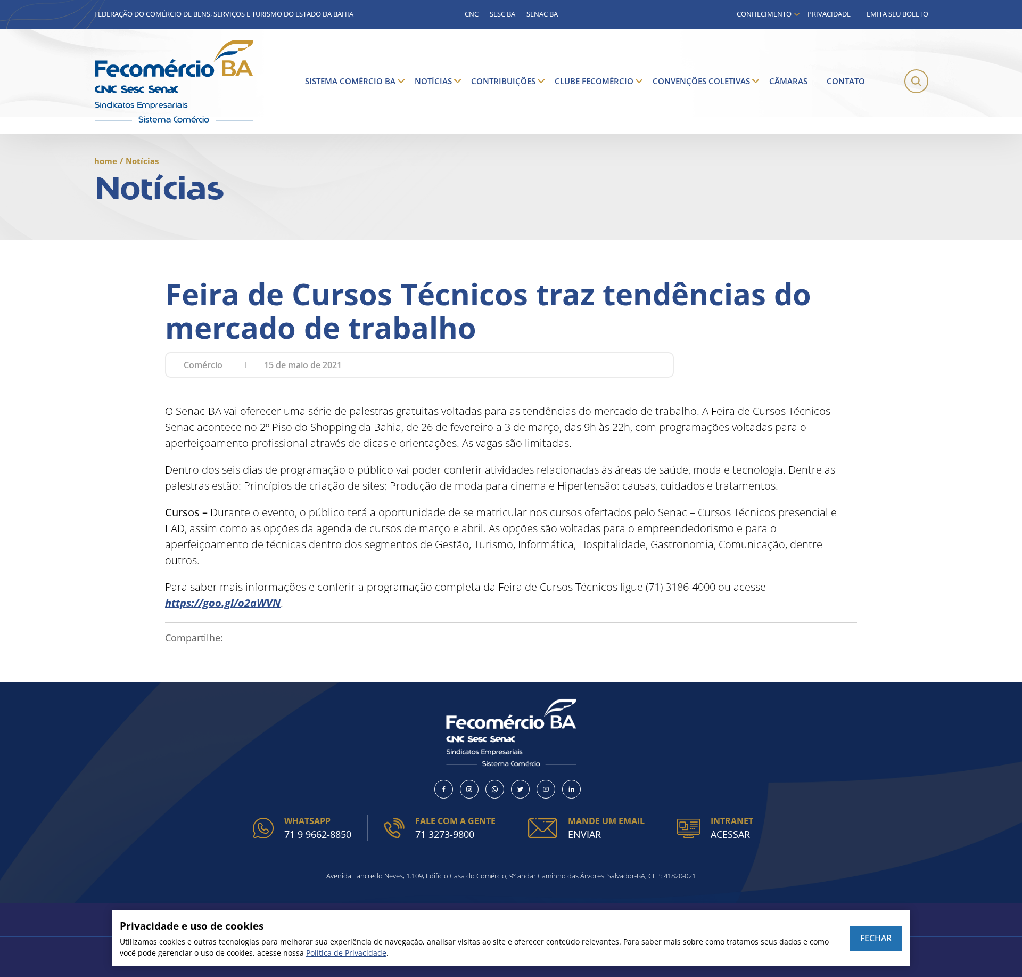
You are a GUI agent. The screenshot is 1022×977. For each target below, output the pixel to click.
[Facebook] (443, 789)
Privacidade (829, 14)
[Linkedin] (571, 789)
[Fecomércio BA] (174, 81)
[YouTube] (546, 789)
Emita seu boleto (897, 14)
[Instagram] (469, 789)
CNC (472, 14)
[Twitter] (520, 789)
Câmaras (788, 81)
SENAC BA (542, 14)
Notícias (433, 81)
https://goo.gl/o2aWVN (223, 603)
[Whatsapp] (494, 789)
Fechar (876, 938)
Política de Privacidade (346, 953)
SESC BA (502, 14)
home (105, 161)
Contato (846, 81)
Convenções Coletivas (701, 81)
